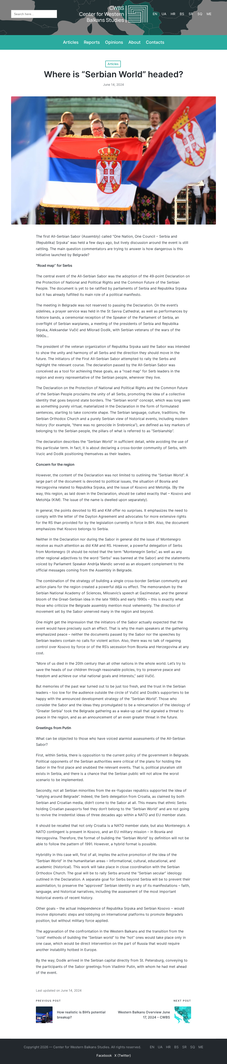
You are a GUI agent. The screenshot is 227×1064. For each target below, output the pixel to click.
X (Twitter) (122, 1055)
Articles (113, 64)
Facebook (104, 1055)
